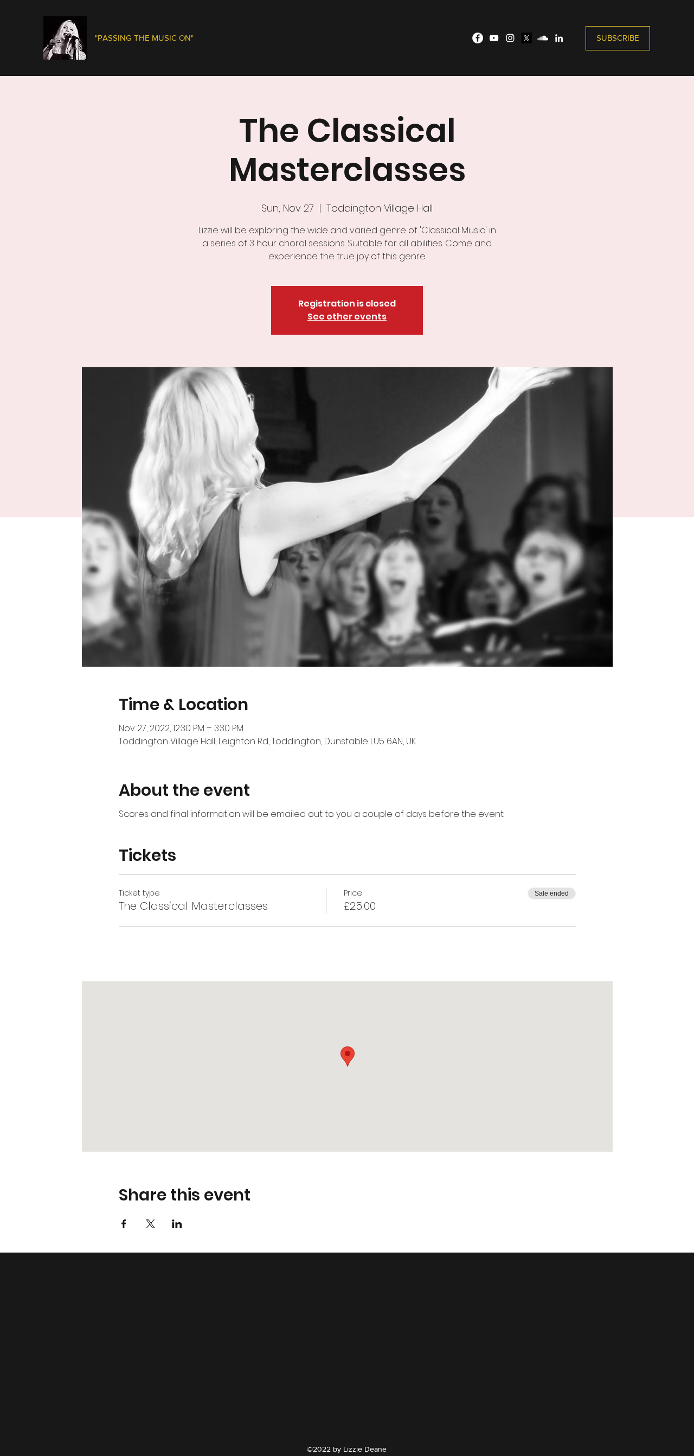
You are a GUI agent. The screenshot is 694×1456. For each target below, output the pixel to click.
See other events (347, 316)
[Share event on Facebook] (124, 1223)
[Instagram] (510, 38)
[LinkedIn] (559, 38)
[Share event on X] (150, 1223)
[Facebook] (477, 38)
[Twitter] (526, 38)
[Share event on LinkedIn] (177, 1223)
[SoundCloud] (542, 38)
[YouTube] (494, 38)
